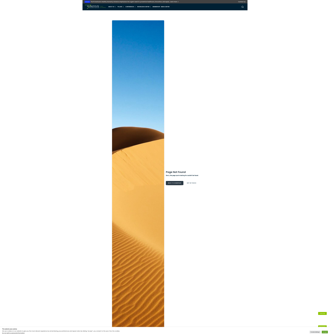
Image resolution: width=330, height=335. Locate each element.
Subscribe (322, 313)
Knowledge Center (143, 7)
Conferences (129, 7)
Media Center (165, 7)
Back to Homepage (174, 183)
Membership (156, 7)
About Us (111, 7)
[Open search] (242, 6)
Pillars (120, 7)
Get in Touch (191, 183)
